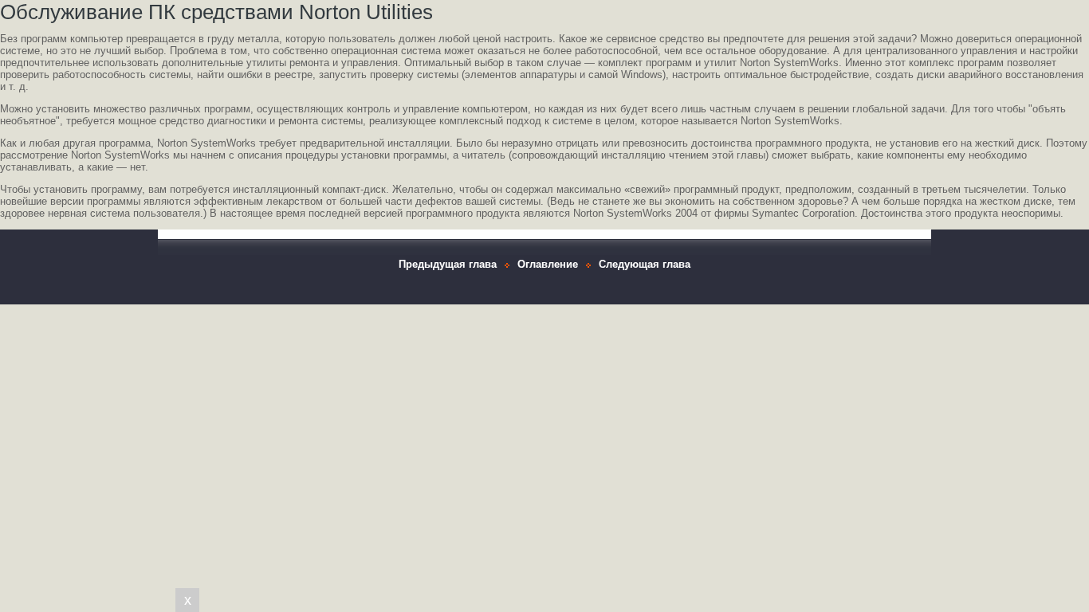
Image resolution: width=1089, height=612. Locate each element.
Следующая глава (644, 264)
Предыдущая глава (448, 264)
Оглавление (547, 264)
